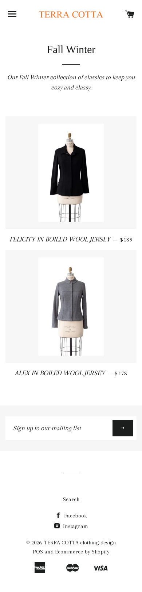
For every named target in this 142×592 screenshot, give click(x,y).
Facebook (75, 515)
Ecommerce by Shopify (82, 551)
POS (38, 551)
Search (71, 499)
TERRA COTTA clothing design (80, 542)
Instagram (75, 526)
